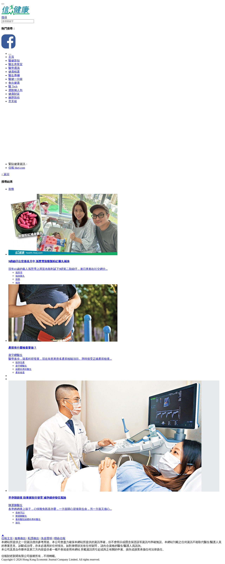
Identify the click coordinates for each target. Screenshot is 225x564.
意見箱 (12, 101)
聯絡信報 (59, 538)
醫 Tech (12, 86)
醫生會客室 (15, 64)
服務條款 (20, 538)
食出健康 (14, 82)
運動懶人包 (15, 90)
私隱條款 (33, 538)
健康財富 (14, 93)
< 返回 (5, 174)
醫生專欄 (14, 75)
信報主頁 (7, 538)
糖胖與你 (14, 97)
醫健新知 (14, 60)
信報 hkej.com (16, 167)
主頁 (11, 56)
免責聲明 (46, 538)
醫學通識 (14, 67)
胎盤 (11, 189)
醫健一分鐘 (15, 79)
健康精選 (14, 71)
